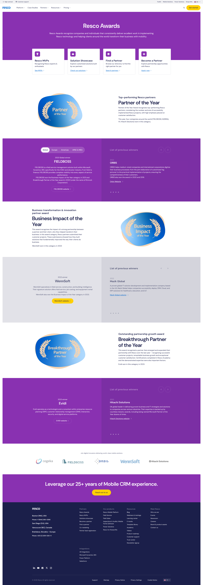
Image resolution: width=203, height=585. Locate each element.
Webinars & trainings (134, 515)
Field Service (107, 515)
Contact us (154, 527)
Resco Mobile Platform (110, 512)
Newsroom (154, 518)
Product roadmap (133, 534)
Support (95, 580)
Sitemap (106, 580)
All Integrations (85, 552)
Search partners (112, 70)
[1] (111, 192)
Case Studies (33, 8)
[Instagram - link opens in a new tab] (51, 568)
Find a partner (84, 524)
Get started (193, 8)
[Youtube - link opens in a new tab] (38, 568)
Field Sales (106, 518)
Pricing (66, 8)
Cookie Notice (152, 580)
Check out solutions (78, 70)
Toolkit (159, 2)
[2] (113, 192)
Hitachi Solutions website (120, 418)
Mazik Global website (118, 295)
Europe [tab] (54, 150)
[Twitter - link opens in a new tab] (47, 568)
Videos (129, 531)
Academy (130, 527)
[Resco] (54, 508)
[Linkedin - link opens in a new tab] (34, 568)
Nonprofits (189, 2)
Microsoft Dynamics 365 (88, 555)
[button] (197, 2)
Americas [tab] (65, 150)
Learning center (132, 518)
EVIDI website (61, 421)
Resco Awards (84, 512)
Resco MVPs (84, 515)
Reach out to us (101, 492)
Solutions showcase (86, 518)
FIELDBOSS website (61, 189)
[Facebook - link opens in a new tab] (42, 568)
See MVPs (38, 70)
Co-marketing (84, 527)
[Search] (184, 7)
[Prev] (161, 150)
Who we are (155, 512)
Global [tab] (45, 150)
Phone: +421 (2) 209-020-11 (41, 536)
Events (153, 515)
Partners (43, 8)
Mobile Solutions (168, 2)
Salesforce (83, 561)
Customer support (23, 2)
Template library (132, 524)
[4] (118, 192)
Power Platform (85, 558)
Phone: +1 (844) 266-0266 (41, 520)
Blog (128, 512)
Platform (19, 8)
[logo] (7, 7)
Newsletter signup (133, 543)
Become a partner (86, 521)
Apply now (145, 70)
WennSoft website (61, 301)
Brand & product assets (159, 524)
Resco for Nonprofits (110, 530)
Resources (55, 8)
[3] (116, 192)
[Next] (168, 150)
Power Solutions (179, 2)
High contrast (9, 2)
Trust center (131, 540)
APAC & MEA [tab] (77, 150)
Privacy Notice (120, 580)
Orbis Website (115, 181)
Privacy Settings (136, 580)
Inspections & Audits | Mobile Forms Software (113, 522)
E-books (130, 521)
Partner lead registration (88, 531)
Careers (153, 521)
